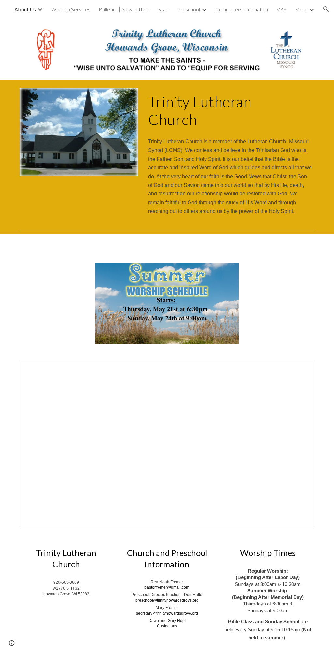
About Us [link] (25, 9)
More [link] (301, 9)
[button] (326, 9)
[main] (229, 110)
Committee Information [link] (241, 9)
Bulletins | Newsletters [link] (124, 9)
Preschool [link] (188, 9)
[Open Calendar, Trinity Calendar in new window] (302, 368)
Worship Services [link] (70, 9)
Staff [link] (163, 9)
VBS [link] (281, 9)
